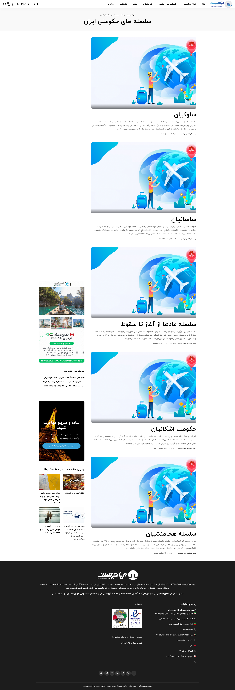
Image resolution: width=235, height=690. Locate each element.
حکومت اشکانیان (173, 429)
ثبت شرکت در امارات (59, 382)
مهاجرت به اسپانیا (50, 377)
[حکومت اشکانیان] (143, 387)
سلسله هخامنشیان (171, 534)
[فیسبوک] (37, 4)
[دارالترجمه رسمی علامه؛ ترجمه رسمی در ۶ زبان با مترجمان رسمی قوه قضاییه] (49, 482)
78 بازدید (172, 134)
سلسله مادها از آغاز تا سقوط (158, 324)
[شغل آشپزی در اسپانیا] (73, 482)
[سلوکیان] (143, 73)
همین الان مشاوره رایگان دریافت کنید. (61, 446)
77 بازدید (172, 553)
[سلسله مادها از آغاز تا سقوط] (143, 282)
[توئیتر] (34, 4)
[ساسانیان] (143, 177)
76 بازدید (172, 448)
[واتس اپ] (18, 4)
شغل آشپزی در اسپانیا (74, 493)
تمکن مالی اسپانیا (77, 377)
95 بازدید (172, 239)
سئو (97, 686)
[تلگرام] (21, 4)
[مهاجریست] (221, 4)
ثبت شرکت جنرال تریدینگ (70, 386)
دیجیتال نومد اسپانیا (76, 382)
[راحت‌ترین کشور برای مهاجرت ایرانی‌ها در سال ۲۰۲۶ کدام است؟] (49, 515)
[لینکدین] (28, 4)
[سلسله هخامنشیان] (143, 492)
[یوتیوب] (25, 4)
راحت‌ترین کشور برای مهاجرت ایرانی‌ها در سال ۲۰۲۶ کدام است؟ (49, 529)
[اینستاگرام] (31, 4)
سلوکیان (185, 115)
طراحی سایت (106, 686)
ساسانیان (183, 219)
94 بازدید (172, 344)
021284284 (126, 643)
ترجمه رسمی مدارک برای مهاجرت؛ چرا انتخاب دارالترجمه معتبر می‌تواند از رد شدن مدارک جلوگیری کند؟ (74, 533)
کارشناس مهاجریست (185, 134)
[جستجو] (4, 4)
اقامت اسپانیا (64, 377)
